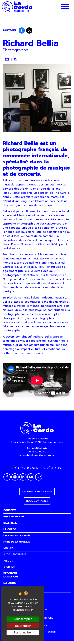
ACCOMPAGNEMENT (14, 554)
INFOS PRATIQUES (13, 516)
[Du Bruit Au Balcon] (52, 632)
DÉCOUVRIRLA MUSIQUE (10, 574)
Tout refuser (23, 626)
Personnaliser (23, 632)
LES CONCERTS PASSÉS (16, 535)
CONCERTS (9, 510)
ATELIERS (8, 561)
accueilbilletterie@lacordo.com (37, 455)
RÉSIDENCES (10, 567)
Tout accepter (23, 619)
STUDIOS (8, 548)
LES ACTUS (9, 583)
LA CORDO (9, 529)
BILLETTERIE (10, 523)
